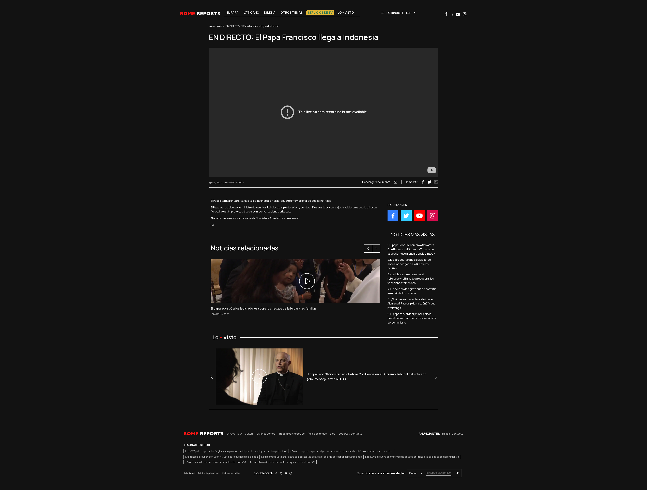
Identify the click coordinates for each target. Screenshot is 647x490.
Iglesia (269, 12)
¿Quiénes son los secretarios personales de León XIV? (215, 462)
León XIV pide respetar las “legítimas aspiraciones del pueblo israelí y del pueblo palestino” (236, 451)
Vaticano (251, 12)
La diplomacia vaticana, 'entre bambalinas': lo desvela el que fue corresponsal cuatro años (311, 456)
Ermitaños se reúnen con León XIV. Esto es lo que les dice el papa (221, 456)
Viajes (226, 182)
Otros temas (292, 12)
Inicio (212, 26)
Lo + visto (346, 12)
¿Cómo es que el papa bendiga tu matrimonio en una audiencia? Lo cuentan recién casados (341, 451)
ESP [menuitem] (408, 13)
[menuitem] (410, 12)
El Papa (233, 12)
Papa (219, 182)
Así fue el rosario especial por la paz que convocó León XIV (282, 462)
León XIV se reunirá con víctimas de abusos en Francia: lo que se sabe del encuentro (412, 456)
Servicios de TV (320, 12)
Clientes (394, 13)
